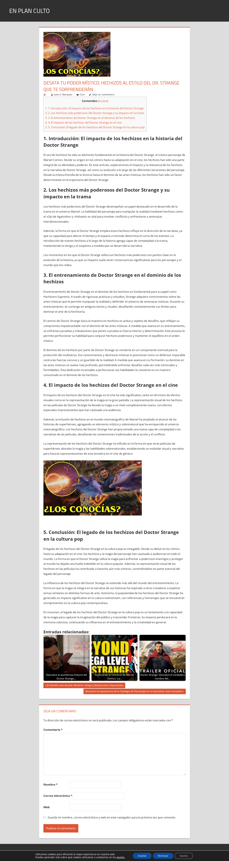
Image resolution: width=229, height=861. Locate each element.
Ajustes (184, 855)
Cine (82, 94)
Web (46, 807)
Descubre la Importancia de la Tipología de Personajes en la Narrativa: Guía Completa (133, 692)
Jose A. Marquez (63, 94)
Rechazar (163, 855)
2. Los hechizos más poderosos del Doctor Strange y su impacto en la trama (94, 113)
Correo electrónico (57, 796)
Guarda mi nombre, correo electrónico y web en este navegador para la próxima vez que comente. (112, 817)
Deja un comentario (103, 94)
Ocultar (103, 101)
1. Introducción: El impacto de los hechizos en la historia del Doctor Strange (94, 108)
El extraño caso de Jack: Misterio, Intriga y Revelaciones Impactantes (85, 685)
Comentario (53, 730)
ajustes (121, 857)
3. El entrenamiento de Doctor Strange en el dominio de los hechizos (90, 118)
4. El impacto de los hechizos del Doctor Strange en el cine (83, 122)
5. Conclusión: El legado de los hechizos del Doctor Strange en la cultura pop (95, 127)
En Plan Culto (29, 10)
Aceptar (142, 855)
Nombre (50, 784)
